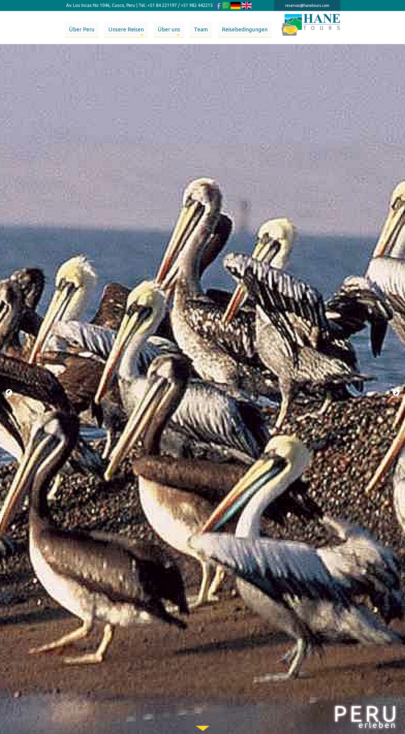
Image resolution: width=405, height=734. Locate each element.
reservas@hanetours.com (307, 5)
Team (201, 29)
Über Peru (81, 29)
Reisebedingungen (245, 29)
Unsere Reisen (126, 29)
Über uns (169, 29)
